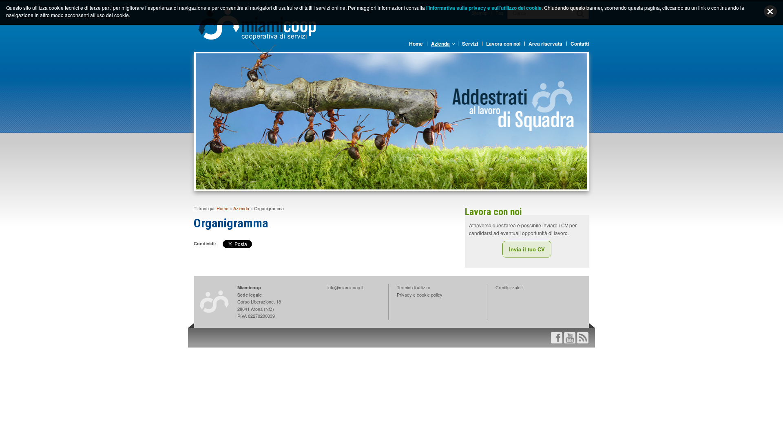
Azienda (440, 43)
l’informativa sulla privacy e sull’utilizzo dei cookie (484, 7)
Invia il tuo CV (527, 249)
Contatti (580, 43)
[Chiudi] (770, 11)
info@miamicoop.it (345, 287)
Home (416, 43)
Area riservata (545, 43)
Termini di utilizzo (413, 287)
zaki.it (518, 287)
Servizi (470, 43)
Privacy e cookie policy (419, 294)
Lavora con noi (503, 43)
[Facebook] (556, 336)
